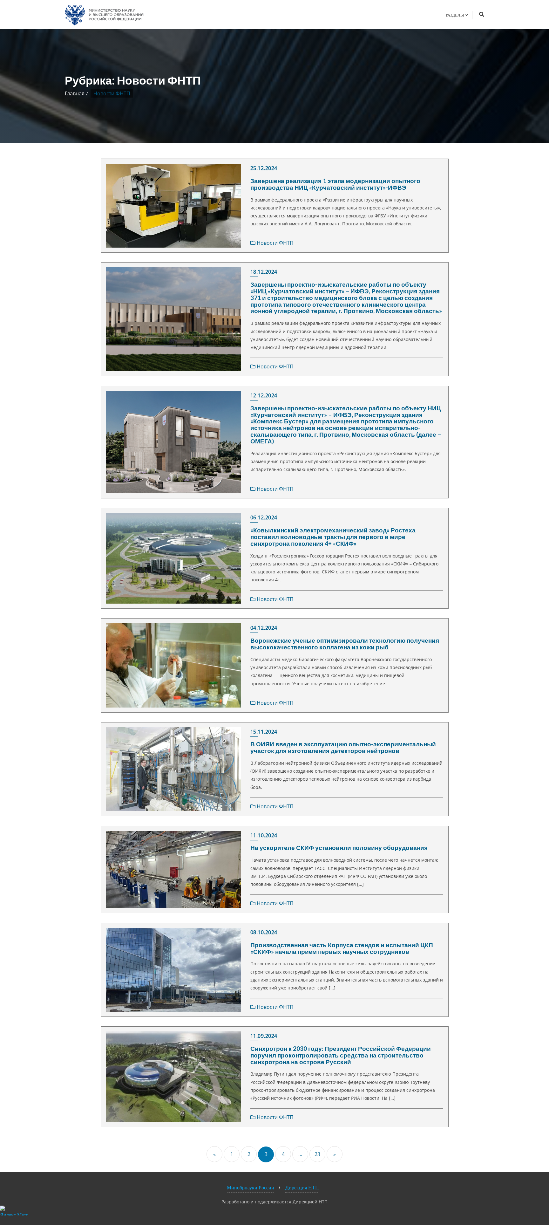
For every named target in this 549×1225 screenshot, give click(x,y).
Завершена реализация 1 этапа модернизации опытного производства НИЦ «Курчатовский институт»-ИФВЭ (335, 184)
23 (317, 1154)
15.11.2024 (263, 731)
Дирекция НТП (302, 1188)
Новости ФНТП (274, 242)
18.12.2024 (263, 271)
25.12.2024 (263, 168)
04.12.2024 (263, 627)
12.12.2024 (263, 395)
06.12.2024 (263, 517)
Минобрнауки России (250, 1188)
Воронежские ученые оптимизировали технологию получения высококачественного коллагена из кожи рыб (344, 644)
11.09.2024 (263, 1035)
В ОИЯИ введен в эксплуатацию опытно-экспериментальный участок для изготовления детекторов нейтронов (343, 747)
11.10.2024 (263, 835)
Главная (75, 93)
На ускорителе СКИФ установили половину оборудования (339, 847)
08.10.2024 (263, 932)
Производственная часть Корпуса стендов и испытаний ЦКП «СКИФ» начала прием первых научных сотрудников (341, 948)
